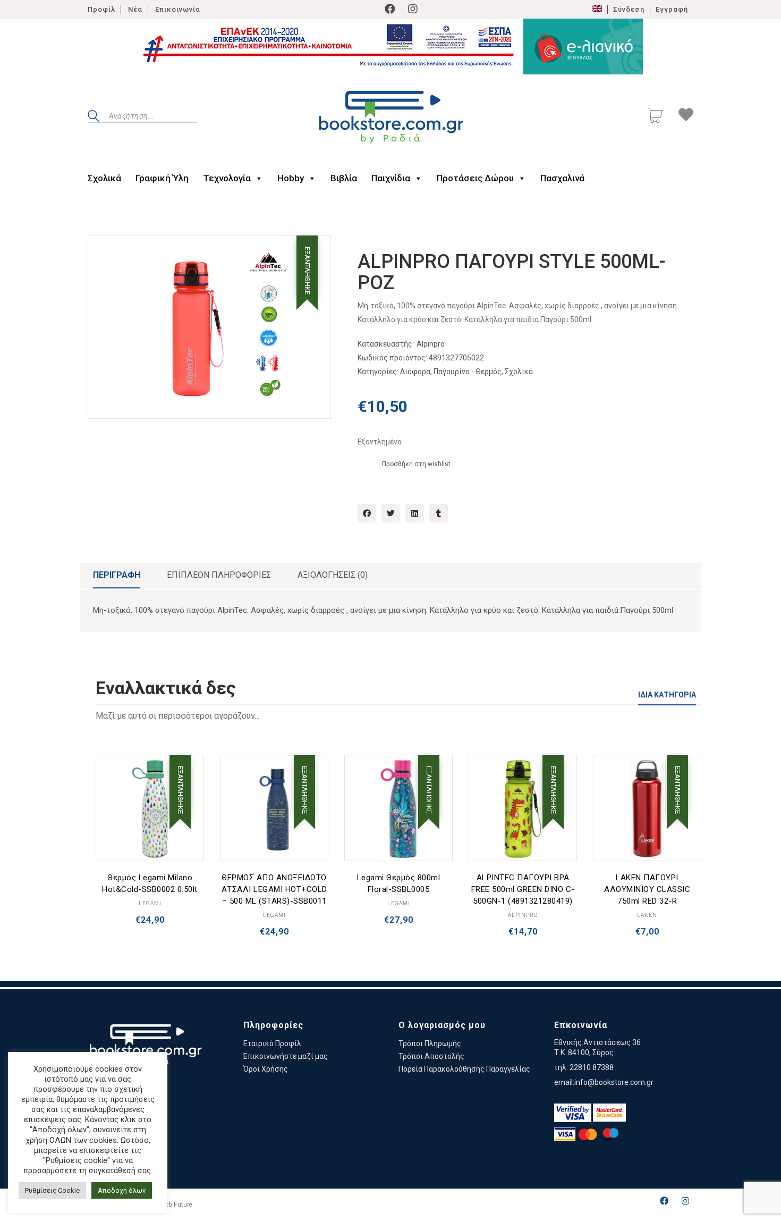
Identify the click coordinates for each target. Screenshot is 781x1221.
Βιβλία (343, 178)
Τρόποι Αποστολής (431, 1056)
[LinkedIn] (414, 513)
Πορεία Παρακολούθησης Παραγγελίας (464, 1069)
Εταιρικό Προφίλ (272, 1043)
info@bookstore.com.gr (613, 1082)
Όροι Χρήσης (265, 1069)
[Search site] (93, 117)
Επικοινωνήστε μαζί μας (285, 1056)
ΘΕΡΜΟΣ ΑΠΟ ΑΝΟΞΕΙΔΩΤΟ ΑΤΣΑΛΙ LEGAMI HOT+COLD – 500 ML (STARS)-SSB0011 (274, 889)
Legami (150, 903)
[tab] (117, 575)
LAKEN (647, 915)
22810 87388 (592, 1067)
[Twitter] (390, 513)
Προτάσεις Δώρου (475, 178)
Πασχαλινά (562, 178)
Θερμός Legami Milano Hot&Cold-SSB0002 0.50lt (150, 883)
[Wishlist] (685, 116)
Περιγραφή (116, 575)
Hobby (290, 178)
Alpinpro (431, 344)
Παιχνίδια (390, 178)
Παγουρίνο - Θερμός (468, 371)
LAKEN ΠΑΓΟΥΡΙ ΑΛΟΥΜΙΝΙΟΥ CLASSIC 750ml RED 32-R (647, 889)
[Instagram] (413, 9)
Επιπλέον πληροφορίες (219, 575)
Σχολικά (104, 178)
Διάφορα (415, 371)
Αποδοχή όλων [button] (122, 1190)
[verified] (572, 1113)
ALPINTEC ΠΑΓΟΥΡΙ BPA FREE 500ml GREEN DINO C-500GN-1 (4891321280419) (523, 889)
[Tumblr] (438, 513)
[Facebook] (390, 9)
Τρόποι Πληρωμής (429, 1043)
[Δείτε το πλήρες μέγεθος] (104, 252)
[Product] (149, 809)
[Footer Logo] (145, 1046)
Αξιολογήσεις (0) (333, 575)
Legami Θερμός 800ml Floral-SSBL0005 (398, 883)
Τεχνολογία (227, 178)
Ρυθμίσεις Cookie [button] (52, 1190)
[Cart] (655, 116)
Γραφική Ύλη (162, 178)
